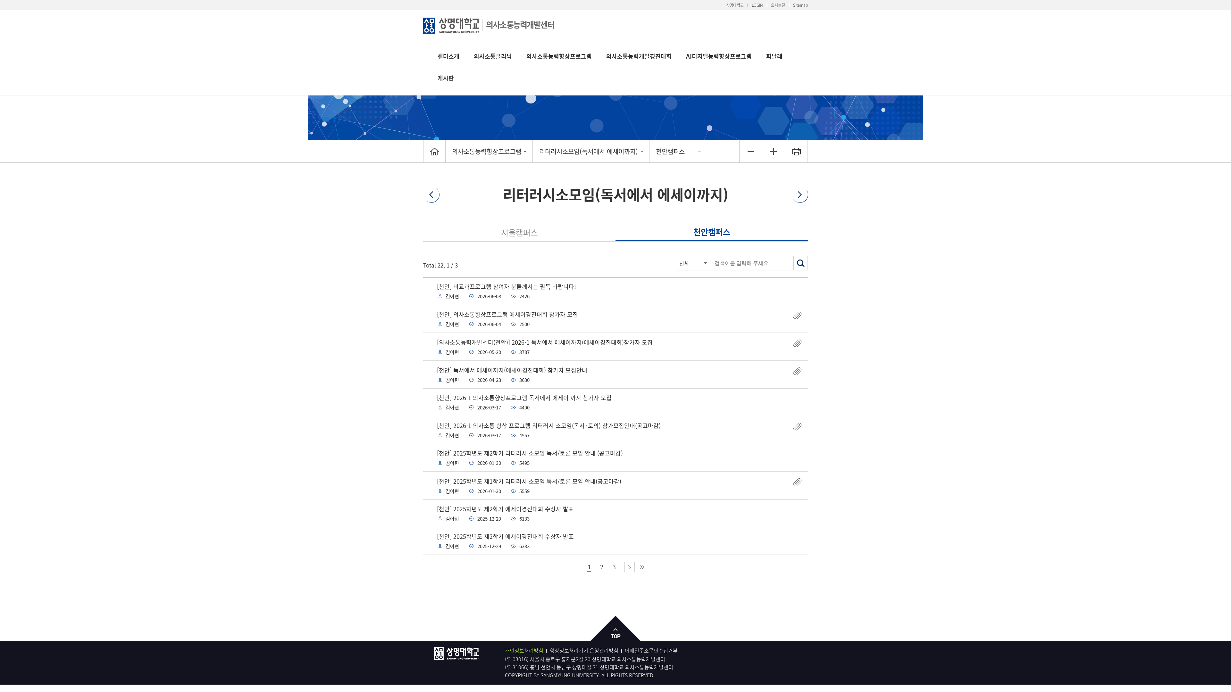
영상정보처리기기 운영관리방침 (584, 650)
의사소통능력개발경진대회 (639, 56)
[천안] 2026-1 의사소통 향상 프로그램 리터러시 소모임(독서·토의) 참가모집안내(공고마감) (549, 425)
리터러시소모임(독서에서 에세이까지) (588, 151)
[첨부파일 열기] (797, 315)
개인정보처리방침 (524, 650)
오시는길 (778, 5)
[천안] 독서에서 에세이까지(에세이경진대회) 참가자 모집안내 (512, 370)
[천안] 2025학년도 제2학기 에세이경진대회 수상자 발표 (505, 509)
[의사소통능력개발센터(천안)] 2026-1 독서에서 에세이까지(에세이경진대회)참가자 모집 (545, 342)
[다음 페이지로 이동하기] (629, 567)
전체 (684, 263)
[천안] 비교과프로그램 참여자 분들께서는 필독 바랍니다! (506, 286)
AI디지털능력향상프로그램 (719, 56)
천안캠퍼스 (670, 151)
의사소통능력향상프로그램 (559, 56)
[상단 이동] (615, 629)
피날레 (774, 56)
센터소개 (448, 56)
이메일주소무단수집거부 (651, 650)
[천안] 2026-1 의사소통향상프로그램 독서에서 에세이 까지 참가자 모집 (524, 397)
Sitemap (800, 5)
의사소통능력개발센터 (520, 24)
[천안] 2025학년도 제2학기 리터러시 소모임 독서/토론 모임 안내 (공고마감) (530, 453)
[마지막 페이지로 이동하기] (642, 567)
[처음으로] (434, 151)
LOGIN (757, 5)
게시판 (446, 78)
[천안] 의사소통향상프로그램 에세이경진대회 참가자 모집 (507, 314)
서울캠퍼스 (519, 232)
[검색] (800, 263)
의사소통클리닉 (493, 56)
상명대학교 (735, 5)
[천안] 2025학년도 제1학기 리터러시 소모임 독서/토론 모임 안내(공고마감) (529, 481)
